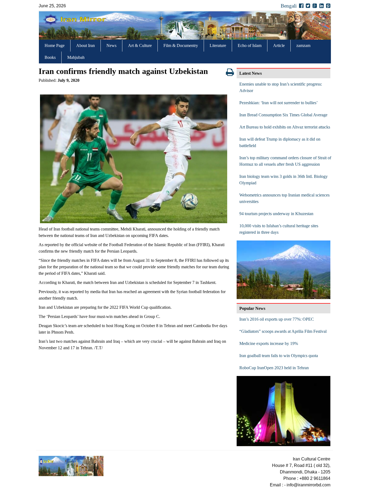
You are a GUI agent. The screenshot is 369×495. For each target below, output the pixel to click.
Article (279, 45)
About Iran (85, 45)
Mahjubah (76, 57)
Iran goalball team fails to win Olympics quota (278, 355)
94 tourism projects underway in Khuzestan (276, 213)
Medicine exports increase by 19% (268, 343)
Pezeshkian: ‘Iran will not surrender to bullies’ (278, 102)
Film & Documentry (180, 45)
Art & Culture (140, 45)
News (111, 45)
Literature (218, 45)
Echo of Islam (249, 45)
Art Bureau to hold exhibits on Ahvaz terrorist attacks (284, 127)
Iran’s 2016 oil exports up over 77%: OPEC (276, 319)
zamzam (303, 45)
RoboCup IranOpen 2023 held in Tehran (274, 367)
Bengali (289, 6)
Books (50, 57)
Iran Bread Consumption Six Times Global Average (283, 115)
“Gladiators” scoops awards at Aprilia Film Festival (283, 331)
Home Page (55, 45)
